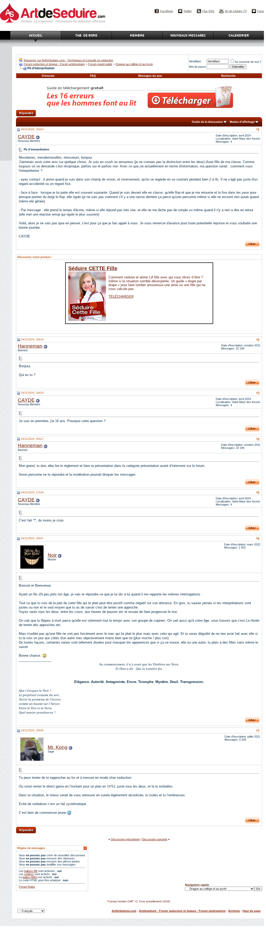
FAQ (93, 75)
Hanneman (30, 346)
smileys (29, 874)
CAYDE (26, 136)
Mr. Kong (58, 747)
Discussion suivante (154, 839)
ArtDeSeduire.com (124, 910)
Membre (137, 35)
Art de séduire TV (236, 11)
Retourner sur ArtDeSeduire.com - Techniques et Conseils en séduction (68, 60)
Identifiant (195, 61)
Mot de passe (197, 66)
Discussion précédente (125, 839)
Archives (234, 910)
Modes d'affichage (242, 121)
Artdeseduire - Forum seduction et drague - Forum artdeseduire (182, 910)
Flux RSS (208, 11)
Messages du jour (150, 75)
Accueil (35, 35)
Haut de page (252, 910)
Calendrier (239, 35)
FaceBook (166, 11)
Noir (52, 555)
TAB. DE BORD (86, 35)
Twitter (188, 11)
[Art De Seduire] (21, 61)
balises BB (30, 870)
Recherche (228, 75)
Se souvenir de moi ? (248, 61)
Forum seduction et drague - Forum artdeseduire (54, 64)
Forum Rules (27, 886)
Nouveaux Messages (188, 35)
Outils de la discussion (207, 121)
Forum (261, 11)
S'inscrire (48, 75)
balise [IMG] (30, 877)
